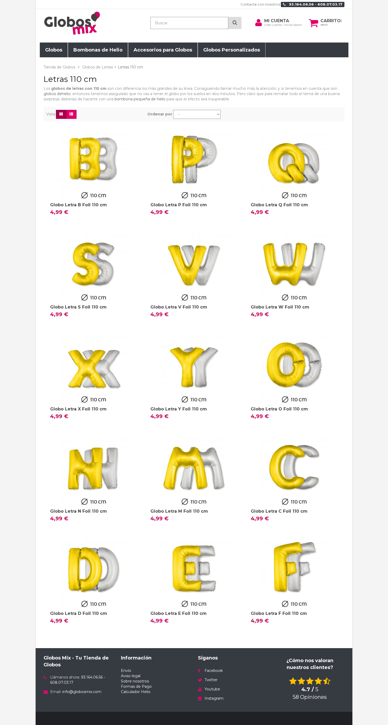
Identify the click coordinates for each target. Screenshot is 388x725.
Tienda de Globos (59, 67)
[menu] (258, 23)
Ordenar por (159, 114)
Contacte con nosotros (260, 4)
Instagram (214, 698)
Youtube (212, 689)
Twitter (211, 679)
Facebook (214, 670)
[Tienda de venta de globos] (91, 23)
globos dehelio (57, 93)
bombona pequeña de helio (140, 99)
